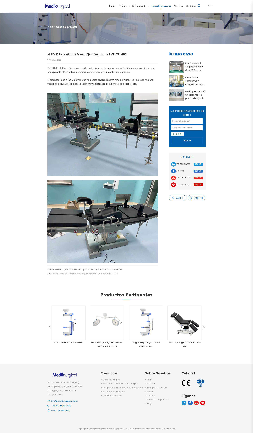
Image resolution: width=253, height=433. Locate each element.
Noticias (178, 5)
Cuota (179, 198)
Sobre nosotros (140, 5)
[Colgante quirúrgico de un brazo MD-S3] (146, 323)
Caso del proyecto (161, 5)
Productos (123, 5)
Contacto (191, 5)
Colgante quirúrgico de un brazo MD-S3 (146, 345)
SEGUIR (198, 171)
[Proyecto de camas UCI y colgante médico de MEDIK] (176, 81)
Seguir (198, 164)
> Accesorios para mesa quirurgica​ (119, 384)
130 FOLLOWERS (183, 164)
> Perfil (148, 380)
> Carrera (150, 396)
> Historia (150, 384)
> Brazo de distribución (113, 392)
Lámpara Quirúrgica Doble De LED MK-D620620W (107, 345)
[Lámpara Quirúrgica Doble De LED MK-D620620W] (107, 323)
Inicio (112, 5)
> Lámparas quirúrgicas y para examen (122, 388)
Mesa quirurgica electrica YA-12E (185, 345)
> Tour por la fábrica (156, 388)
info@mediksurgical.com (64, 401)
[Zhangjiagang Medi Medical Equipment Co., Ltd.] (57, 5)
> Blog (148, 404)
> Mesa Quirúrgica (110, 380)
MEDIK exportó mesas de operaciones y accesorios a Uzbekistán (85, 270)
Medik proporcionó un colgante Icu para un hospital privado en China (195, 95)
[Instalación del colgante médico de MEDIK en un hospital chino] (176, 67)
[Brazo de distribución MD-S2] (68, 323)
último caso (181, 54)
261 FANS (180, 171)
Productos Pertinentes (126, 295)
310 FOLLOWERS (183, 185)
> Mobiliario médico (111, 396)
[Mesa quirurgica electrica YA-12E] (185, 323)
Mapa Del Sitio (169, 429)
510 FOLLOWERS (183, 178)
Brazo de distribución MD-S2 (68, 343)
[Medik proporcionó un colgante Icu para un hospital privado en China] (176, 95)
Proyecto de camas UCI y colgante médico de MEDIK (194, 81)
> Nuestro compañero (156, 400)
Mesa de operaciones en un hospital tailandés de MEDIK (82, 274)
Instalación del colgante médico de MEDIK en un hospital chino (194, 67)
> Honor (149, 392)
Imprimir (198, 198)
